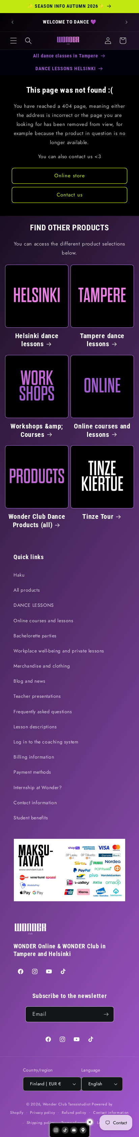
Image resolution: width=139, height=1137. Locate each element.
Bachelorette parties (35, 635)
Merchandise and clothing (41, 666)
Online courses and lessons (102, 430)
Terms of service (75, 1122)
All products (26, 590)
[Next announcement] (126, 22)
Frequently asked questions (42, 711)
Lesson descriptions (35, 726)
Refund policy (74, 1112)
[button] (13, 40)
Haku (18, 575)
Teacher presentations (37, 696)
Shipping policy (41, 1122)
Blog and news (29, 681)
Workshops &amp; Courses (36, 430)
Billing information (33, 757)
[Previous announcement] (12, 22)
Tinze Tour (97, 516)
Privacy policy (42, 1112)
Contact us (70, 194)
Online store (69, 175)
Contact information (35, 802)
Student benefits (30, 817)
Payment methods (32, 772)
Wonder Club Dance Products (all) (36, 521)
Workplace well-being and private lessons (58, 650)
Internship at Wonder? (37, 787)
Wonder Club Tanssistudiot (67, 1104)
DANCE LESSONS (33, 605)
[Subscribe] (106, 1014)
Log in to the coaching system (45, 741)
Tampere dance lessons (102, 340)
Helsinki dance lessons (37, 340)
